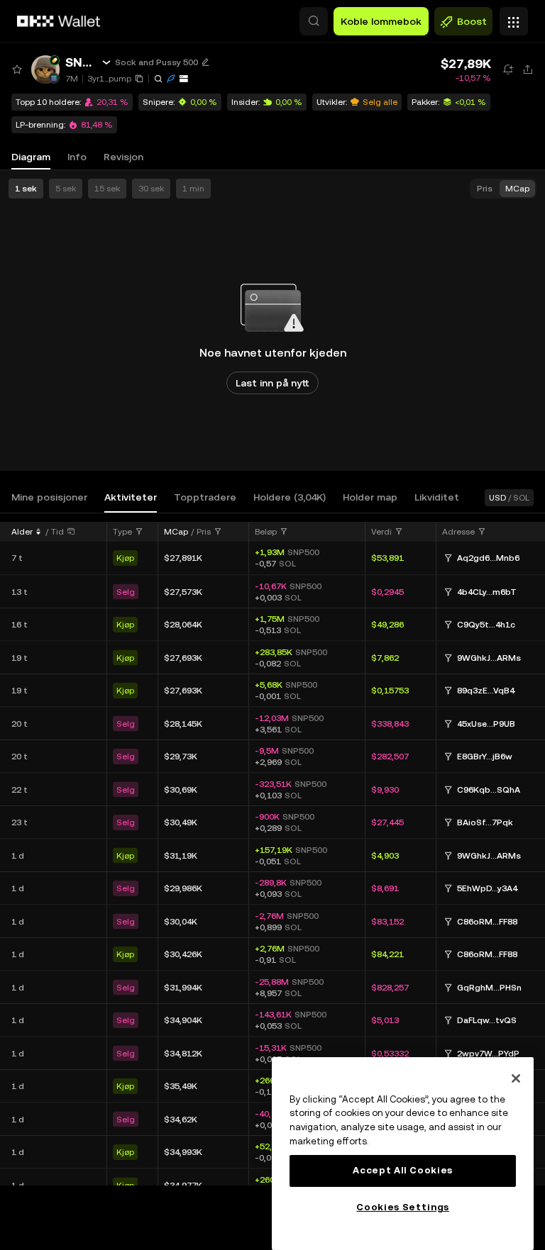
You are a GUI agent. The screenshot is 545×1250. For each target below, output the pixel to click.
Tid (57, 532)
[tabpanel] (272, 853)
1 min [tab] (193, 189)
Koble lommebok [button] (381, 21)
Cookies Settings (402, 1207)
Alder (22, 532)
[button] (314, 21)
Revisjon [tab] (123, 156)
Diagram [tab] (30, 156)
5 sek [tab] (65, 189)
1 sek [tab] (26, 189)
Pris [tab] (484, 189)
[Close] (516, 1078)
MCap (176, 532)
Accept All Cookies (403, 1170)
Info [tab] (77, 156)
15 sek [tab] (107, 189)
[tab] (49, 497)
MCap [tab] (517, 189)
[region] (403, 1153)
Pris (204, 532)
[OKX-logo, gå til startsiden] (59, 21)
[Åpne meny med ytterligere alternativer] (514, 17)
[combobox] (128, 531)
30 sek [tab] (151, 189)
